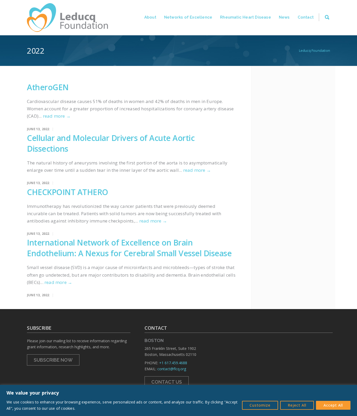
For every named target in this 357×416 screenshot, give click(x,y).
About (150, 17)
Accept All (333, 405)
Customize (260, 405)
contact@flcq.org (171, 368)
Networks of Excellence (188, 17)
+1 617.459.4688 (173, 362)
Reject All (297, 405)
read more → (57, 116)
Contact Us (166, 382)
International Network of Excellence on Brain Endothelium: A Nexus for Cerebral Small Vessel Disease (129, 248)
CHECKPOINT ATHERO (67, 192)
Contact (306, 17)
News (284, 17)
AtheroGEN (48, 87)
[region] (178, 400)
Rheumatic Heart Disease (245, 17)
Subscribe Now (53, 360)
